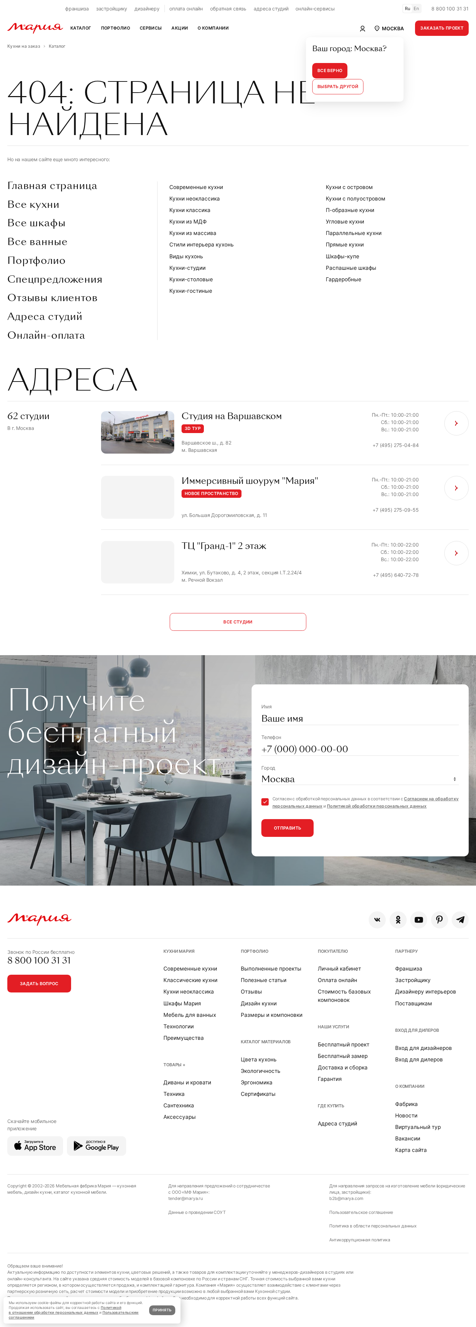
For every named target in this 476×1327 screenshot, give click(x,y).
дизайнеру (147, 8)
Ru (407, 8)
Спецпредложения (55, 279)
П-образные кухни (350, 210)
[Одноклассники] (398, 919)
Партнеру (406, 951)
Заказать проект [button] (441, 28)
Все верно (329, 70)
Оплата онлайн (337, 980)
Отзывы (251, 991)
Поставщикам (413, 1003)
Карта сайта (411, 1150)
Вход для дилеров (417, 1030)
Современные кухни (196, 187)
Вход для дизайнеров (423, 1048)
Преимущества (183, 1038)
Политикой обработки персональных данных (377, 806)
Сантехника (178, 1105)
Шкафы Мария (182, 1003)
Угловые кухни (345, 221)
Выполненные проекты (271, 968)
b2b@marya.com (346, 1198)
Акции (179, 28)
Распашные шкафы (351, 268)
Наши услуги (333, 1026)
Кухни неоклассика (194, 198)
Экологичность (261, 1071)
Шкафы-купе (342, 256)
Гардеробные (343, 279)
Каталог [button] (80, 28)
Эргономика (256, 1082)
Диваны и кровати (187, 1082)
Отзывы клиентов (52, 298)
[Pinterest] (439, 919)
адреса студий (271, 8)
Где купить (331, 1105)
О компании (409, 1086)
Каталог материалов (266, 1041)
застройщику (111, 8)
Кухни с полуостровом (355, 198)
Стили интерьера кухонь (201, 244)
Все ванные (37, 241)
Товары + (174, 1064)
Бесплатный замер (343, 1056)
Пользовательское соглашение (361, 1212)
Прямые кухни (345, 244)
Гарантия (330, 1079)
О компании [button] (213, 28)
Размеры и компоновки (271, 1015)
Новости (406, 1115)
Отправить (287, 828)
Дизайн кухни (259, 1003)
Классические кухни (190, 980)
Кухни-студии (187, 268)
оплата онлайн (186, 8)
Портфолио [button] (115, 28)
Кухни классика (189, 210)
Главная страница (52, 185)
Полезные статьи (263, 980)
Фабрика (406, 1104)
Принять (162, 1310)
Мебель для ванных (189, 1015)
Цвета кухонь (259, 1059)
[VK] (377, 919)
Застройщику (413, 980)
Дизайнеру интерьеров (425, 991)
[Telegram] (460, 919)
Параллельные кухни (354, 233)
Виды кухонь (186, 256)
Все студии (238, 622)
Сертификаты (258, 1094)
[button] (389, 28)
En (416, 8)
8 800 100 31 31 (450, 8)
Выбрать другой (337, 86)
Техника (174, 1094)
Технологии (178, 1026)
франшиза (77, 8)
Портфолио (36, 260)
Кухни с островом (349, 187)
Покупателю (333, 951)
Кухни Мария (178, 951)
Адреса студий (45, 316)
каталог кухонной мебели (80, 1192)
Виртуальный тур (418, 1127)
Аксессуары (179, 1117)
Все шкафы (36, 223)
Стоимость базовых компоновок (344, 995)
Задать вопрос (39, 983)
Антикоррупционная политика (359, 1239)
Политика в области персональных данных (373, 1225)
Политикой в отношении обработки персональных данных (65, 1310)
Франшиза (408, 968)
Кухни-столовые (191, 279)
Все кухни (33, 204)
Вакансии (407, 1138)
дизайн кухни (38, 1192)
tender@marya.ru (185, 1198)
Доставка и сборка (343, 1067)
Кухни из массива (192, 233)
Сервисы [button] (151, 28)
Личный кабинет (339, 968)
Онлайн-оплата (46, 335)
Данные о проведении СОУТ (197, 1212)
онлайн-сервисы (315, 8)
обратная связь (228, 8)
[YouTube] (418, 919)
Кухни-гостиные (190, 291)
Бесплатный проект (343, 1044)
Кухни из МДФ (188, 221)
